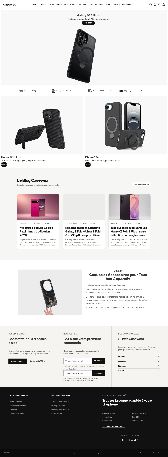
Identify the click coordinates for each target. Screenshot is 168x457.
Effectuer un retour (17, 414)
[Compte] (155, 4)
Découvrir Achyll (130, 440)
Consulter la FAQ (37, 361)
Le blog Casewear (58, 406)
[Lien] (21, 91)
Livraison (13, 410)
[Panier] (163, 4)
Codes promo (56, 414)
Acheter (88, 23)
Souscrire (98, 373)
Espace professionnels (60, 410)
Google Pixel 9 (108, 417)
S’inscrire (98, 361)
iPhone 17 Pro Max (109, 413)
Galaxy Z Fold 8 (137, 421)
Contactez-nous (73, 91)
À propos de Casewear (60, 402)
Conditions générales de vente (77, 453)
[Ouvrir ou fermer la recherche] (150, 4)
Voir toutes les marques (113, 426)
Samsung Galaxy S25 (139, 413)
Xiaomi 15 (135, 417)
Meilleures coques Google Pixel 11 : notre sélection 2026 (36, 231)
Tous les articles (141, 184)
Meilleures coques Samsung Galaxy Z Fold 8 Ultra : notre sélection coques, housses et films (129, 231)
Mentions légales (96, 453)
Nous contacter (17, 361)
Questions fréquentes (18, 406)
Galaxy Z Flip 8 (108, 421)
